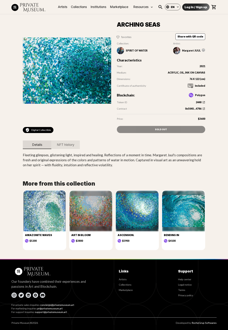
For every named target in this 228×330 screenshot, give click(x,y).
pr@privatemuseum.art (50, 308)
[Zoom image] (67, 70)
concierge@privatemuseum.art (57, 304)
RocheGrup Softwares (204, 322)
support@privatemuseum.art (51, 311)
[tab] (37, 144)
